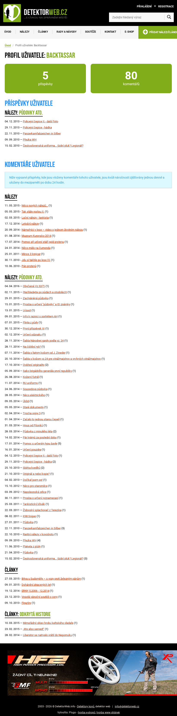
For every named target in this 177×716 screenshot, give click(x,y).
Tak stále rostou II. (33, 211)
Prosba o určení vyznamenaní (40, 498)
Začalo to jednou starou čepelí (41, 419)
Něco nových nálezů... (35, 205)
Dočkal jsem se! (33, 479)
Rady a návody (66, 31)
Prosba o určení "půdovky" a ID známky (46, 304)
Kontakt (110, 31)
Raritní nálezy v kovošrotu (38, 534)
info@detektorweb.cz (127, 706)
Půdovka (28, 522)
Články (43, 31)
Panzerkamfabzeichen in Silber (42, 133)
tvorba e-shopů (86, 712)
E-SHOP (129, 31)
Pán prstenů (29, 266)
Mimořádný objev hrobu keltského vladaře (48, 623)
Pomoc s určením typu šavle (40, 443)
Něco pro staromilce (35, 485)
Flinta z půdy (30, 322)
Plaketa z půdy (32, 546)
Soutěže (90, 31)
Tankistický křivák (34, 504)
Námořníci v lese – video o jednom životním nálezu (52, 229)
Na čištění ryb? (32, 346)
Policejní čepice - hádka (37, 127)
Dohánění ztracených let (36, 584)
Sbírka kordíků (31, 467)
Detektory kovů (85, 706)
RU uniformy (30, 383)
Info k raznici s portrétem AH (40, 316)
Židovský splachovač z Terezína (42, 510)
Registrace (166, 6)
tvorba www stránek (108, 712)
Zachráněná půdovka (36, 298)
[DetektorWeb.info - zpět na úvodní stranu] (37, 13)
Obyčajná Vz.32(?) (34, 286)
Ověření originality (33, 364)
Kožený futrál (31, 377)
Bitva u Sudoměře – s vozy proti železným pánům (51, 578)
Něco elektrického (34, 395)
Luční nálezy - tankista (35, 217)
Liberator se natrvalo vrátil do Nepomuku (47, 635)
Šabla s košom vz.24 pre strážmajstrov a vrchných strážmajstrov (62, 358)
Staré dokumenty (33, 407)
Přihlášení (144, 6)
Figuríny (26, 602)
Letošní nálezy (30, 223)
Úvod (7, 31)
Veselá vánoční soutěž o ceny (40, 596)
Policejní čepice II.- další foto (40, 121)
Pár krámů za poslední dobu (40, 437)
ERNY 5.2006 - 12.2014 (35, 590)
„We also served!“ (33, 629)
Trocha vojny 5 (32, 413)
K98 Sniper (29, 516)
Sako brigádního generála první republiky (47, 370)
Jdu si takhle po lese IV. (36, 260)
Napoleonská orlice (34, 492)
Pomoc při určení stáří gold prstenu (43, 241)
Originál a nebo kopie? (36, 473)
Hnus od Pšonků (33, 425)
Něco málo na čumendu (36, 247)
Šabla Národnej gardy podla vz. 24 (43, 340)
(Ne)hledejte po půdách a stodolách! (45, 292)
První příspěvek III (34, 328)
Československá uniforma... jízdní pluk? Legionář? (53, 145)
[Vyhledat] (169, 17)
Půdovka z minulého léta (37, 431)
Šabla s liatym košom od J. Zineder (44, 352)
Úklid (26, 401)
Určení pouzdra (32, 449)
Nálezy (24, 31)
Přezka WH (29, 139)
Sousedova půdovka (35, 389)
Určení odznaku (32, 334)
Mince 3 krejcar (31, 254)
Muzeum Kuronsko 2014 (36, 235)
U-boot (27, 310)
